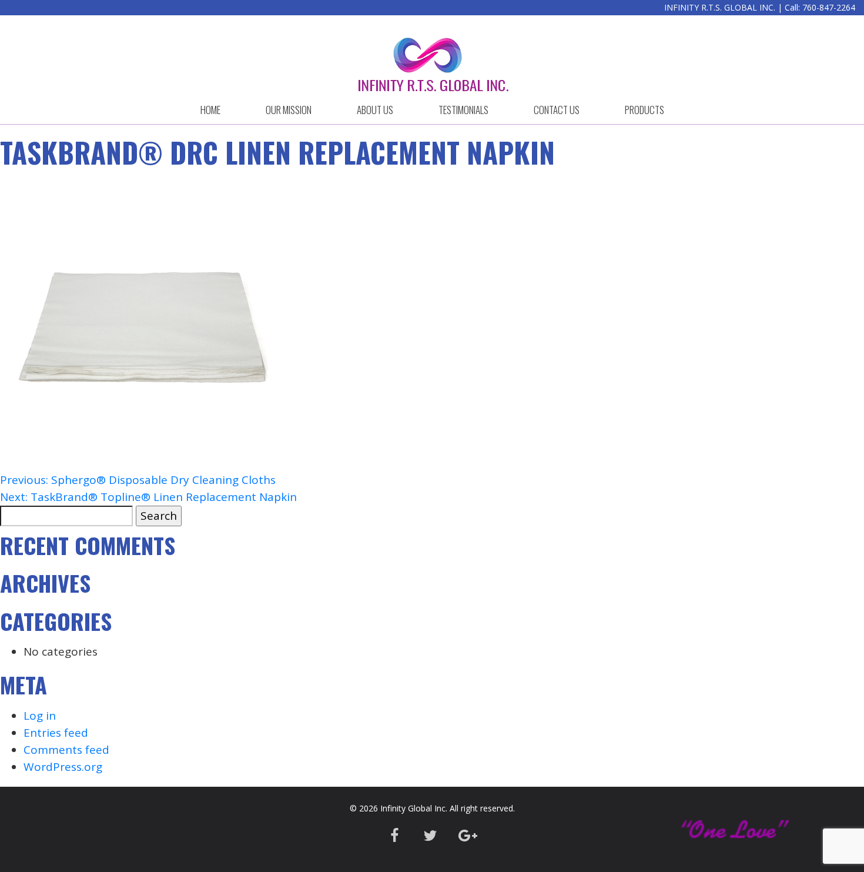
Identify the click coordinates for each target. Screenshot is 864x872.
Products (644, 109)
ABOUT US (375, 109)
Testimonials (463, 109)
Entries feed (56, 732)
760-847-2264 (828, 7)
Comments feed (66, 749)
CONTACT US (557, 109)
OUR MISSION (289, 109)
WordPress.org (63, 766)
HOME (210, 109)
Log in (40, 715)
